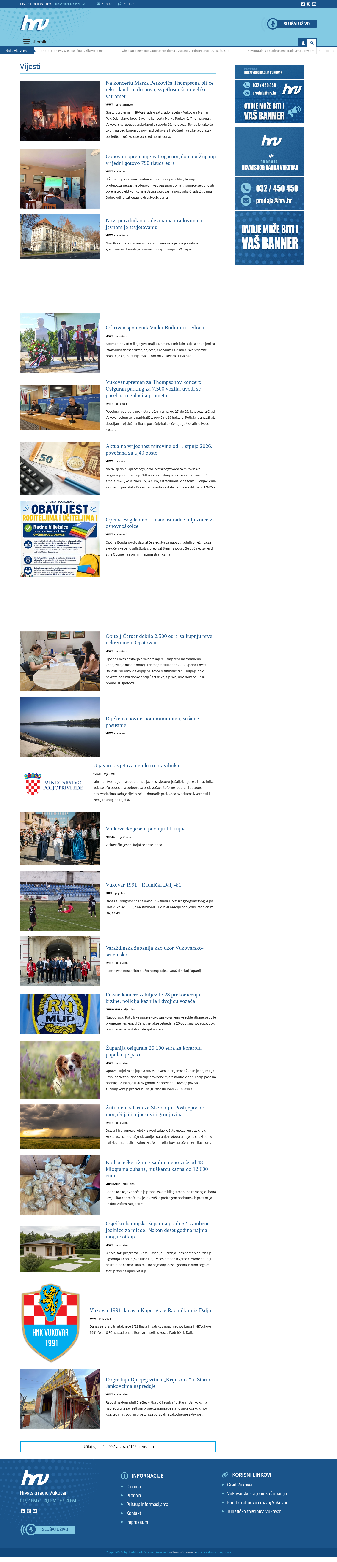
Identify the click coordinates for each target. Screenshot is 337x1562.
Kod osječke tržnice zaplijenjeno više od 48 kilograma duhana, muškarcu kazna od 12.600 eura (157, 1169)
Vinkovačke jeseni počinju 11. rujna (146, 829)
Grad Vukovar (240, 1485)
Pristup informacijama (147, 1504)
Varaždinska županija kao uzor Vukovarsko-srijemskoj (155, 951)
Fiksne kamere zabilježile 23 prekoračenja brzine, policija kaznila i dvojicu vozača (153, 998)
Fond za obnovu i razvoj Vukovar (257, 1503)
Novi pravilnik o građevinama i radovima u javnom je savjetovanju (254, 51)
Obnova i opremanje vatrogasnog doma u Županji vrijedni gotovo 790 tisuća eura (138, 51)
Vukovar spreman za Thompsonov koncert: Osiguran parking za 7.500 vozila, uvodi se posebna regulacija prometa (154, 388)
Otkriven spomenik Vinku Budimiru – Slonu (155, 328)
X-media (191, 1552)
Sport (109, 893)
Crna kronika (113, 1009)
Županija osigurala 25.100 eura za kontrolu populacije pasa (154, 1051)
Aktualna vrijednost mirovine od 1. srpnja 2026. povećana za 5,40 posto (159, 449)
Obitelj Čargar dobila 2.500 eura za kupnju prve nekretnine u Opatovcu (159, 639)
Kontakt (107, 3)
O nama (133, 1487)
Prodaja (128, 3)
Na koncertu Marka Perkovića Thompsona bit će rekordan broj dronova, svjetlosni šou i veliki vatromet (160, 89)
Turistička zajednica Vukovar (254, 1511)
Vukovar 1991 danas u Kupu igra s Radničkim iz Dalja (150, 1310)
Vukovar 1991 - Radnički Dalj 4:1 (143, 885)
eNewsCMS (177, 1552)
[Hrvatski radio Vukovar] (34, 23)
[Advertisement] (118, 288)
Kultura (110, 837)
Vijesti (109, 104)
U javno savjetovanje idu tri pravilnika (136, 765)
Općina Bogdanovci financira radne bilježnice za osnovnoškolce (160, 523)
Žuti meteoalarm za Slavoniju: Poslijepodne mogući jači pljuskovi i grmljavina (155, 1111)
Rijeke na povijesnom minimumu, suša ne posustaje (152, 722)
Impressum (137, 1522)
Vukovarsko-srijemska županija (257, 1494)
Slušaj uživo (297, 24)
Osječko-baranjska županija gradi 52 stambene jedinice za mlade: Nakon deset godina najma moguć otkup (158, 1230)
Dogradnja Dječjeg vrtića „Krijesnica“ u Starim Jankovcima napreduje (159, 1383)
